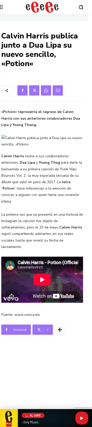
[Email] (58, 90)
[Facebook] (22, 90)
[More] (59, 330)
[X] (34, 90)
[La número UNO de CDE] (42, 7)
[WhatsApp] (46, 90)
